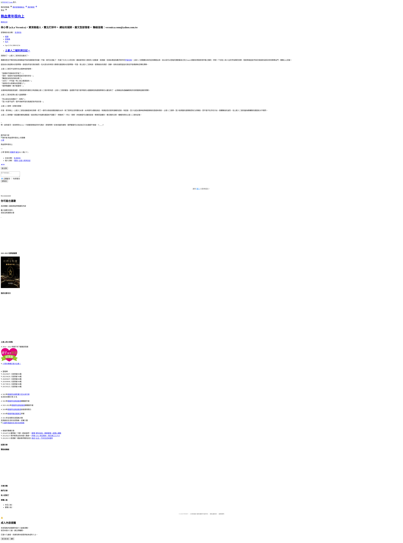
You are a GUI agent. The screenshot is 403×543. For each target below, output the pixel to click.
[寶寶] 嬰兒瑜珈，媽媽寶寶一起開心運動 (46, 433)
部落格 (7, 39)
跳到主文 (4, 22)
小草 (2, 140)
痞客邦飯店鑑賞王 (14, 414)
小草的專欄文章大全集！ (12, 364)
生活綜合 (18, 32)
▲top (3, 164)
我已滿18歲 (5, 539)
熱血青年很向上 (12, 16)
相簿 (6, 37)
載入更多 (4, 168)
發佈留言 (4, 181)
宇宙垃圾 (128, 60)
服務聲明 (221, 514)
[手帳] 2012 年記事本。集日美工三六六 (45, 436)
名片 (6, 42)
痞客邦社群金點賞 (14, 401)
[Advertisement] (64, 235)
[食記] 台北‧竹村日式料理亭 (42, 438)
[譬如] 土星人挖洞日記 (22, 160)
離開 (12, 539)
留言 (17, 152)
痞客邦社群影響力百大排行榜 (18, 394)
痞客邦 (12, 152)
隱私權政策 (213, 514)
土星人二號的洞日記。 (17, 50)
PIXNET (185, 514)
